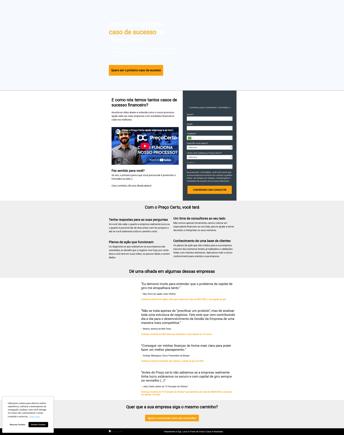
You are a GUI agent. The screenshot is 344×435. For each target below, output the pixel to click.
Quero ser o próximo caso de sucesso (136, 70)
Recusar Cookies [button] (17, 424)
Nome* (190, 114)
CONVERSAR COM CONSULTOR (209, 189)
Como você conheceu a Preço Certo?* (204, 153)
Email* (190, 124)
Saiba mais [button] (34, 416)
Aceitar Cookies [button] (38, 424)
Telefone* (191, 133)
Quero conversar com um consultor (172, 418)
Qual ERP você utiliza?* (197, 143)
